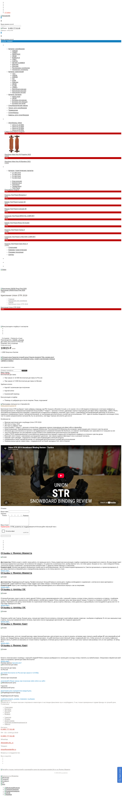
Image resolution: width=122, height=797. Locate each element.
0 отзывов (5, 338)
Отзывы (7, 719)
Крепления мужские (19, 89)
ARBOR (15, 51)
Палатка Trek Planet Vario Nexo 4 (16, 244)
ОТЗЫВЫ (7, 12)
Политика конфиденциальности (16, 722)
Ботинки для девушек (19, 102)
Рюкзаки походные (15, 252)
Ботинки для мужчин (19, 100)
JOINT (14, 59)
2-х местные (16, 172)
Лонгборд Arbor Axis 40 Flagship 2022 (18, 154)
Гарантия (7, 9)
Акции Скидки (9, 721)
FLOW (14, 85)
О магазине (8, 2)
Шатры (11, 255)
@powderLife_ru (7, 743)
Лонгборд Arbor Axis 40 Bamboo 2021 (18, 161)
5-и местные (16, 178)
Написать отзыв (16, 338)
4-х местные (16, 176)
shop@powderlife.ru (8, 749)
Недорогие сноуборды (20, 69)
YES (13, 74)
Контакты (7, 4)
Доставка (7, 6)
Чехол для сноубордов (17, 108)
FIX (13, 79)
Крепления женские (19, 91)
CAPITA (15, 61)
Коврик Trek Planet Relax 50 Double (17, 223)
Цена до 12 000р (18, 126)
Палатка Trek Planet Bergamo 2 (15, 195)
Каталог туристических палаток (20, 171)
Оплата (7, 7)
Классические (17, 181)
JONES (14, 52)
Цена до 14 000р (18, 128)
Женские (15, 66)
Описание (4, 406)
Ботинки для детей (18, 103)
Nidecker (15, 82)
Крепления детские (19, 92)
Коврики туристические (17, 250)
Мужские (15, 64)
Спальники (12, 247)
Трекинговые (16, 186)
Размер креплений (6, 345)
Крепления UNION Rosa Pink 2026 (13, 290)
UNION (14, 75)
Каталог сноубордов (16, 49)
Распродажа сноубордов (21, 68)
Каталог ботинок (14, 94)
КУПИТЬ (24, 370)
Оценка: (3, 513)
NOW (14, 80)
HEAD (14, 56)
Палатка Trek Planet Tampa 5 (15, 230)
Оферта (7, 724)
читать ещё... (5, 571)
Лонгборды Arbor (15, 123)
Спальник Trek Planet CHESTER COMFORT (20, 237)
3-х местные (16, 174)
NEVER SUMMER (18, 63)
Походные (16, 184)
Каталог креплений (16, 72)
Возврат (7, 714)
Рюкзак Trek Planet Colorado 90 (15, 209)
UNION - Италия (18, 340)
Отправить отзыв (6, 536)
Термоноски (13, 110)
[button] (119, 775)
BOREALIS (16, 58)
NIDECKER (16, 54)
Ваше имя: (4, 511)
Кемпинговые (17, 183)
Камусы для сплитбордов (18, 115)
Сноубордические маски (18, 105)
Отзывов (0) (12, 406)
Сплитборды (13, 113)
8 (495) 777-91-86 (14, 28)
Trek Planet (16, 188)
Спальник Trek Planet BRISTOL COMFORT (20, 216)
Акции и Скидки (9, 11)
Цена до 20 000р (18, 130)
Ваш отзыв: (5, 525)
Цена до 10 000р (18, 125)
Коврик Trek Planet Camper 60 (15, 202)
